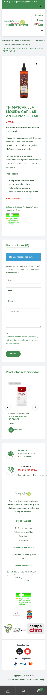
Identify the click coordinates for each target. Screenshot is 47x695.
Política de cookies (23, 528)
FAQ (23, 558)
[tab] (23, 246)
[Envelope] (27, 651)
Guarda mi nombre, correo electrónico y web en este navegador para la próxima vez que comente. (22, 340)
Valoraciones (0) (17, 245)
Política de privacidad (23, 532)
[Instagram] (40, 6)
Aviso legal (23, 536)
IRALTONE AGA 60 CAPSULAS (17, 417)
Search (23, 690)
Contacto (23, 540)
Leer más (18, 430)
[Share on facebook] (16, 211)
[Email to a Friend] (19, 211)
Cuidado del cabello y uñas (26, 207)
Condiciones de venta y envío (23, 554)
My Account (8, 690)
